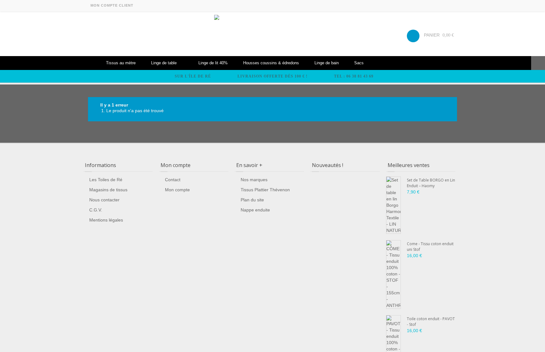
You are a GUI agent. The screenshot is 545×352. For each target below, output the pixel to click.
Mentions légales (106, 219)
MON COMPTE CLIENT (112, 5)
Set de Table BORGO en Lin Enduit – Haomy (431, 182)
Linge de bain (326, 63)
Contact (172, 179)
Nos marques (254, 179)
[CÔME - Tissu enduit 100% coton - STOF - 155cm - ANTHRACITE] (393, 274)
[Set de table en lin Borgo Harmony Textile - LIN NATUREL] (393, 205)
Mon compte (177, 189)
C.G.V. (95, 209)
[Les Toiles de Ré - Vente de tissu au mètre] (272, 34)
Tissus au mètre (121, 63)
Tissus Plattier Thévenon (265, 189)
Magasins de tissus (108, 189)
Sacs (359, 63)
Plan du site (252, 199)
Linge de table (164, 63)
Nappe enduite (255, 209)
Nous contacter (104, 199)
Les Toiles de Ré (105, 179)
